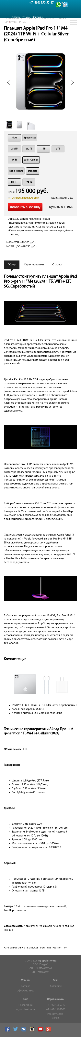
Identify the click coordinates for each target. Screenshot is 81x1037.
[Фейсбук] (8, 1031)
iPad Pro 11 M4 (59, 948)
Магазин (25, 980)
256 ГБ (14, 149)
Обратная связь (55, 999)
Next (72, 82)
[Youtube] (41, 1031)
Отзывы (26, 17)
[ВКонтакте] (24, 1031)
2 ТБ (58, 149)
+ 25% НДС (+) (21, 246)
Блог (25, 999)
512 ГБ (29, 149)
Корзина (25, 986)
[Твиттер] (16, 1031)
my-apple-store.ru (47, 961)
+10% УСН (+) (21, 242)
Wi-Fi (14, 160)
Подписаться (25, 1005)
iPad (42, 948)
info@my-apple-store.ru (55, 1016)
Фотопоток (56, 986)
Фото (55, 980)
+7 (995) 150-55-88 (55, 1009)
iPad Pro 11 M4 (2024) (27, 948)
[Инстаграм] (32, 1031)
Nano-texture (16, 171)
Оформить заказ (25, 991)
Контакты (37, 17)
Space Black (30, 138)
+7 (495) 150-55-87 (55, 1005)
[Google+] (49, 1031)
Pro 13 (29, 182)
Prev (8, 82)
